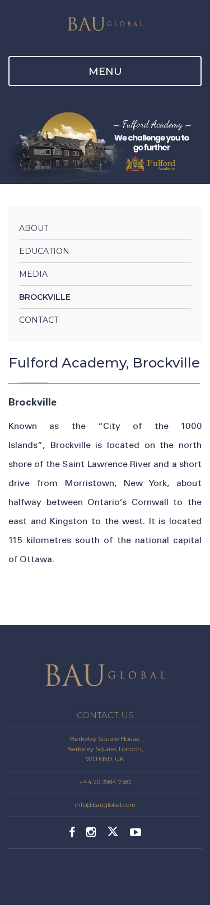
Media (33, 274)
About (33, 228)
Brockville (45, 297)
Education (44, 251)
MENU (105, 71)
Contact (38, 320)
